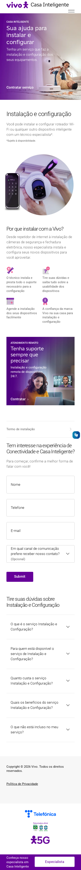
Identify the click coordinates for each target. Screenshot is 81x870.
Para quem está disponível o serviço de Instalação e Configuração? (32, 654)
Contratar (18, 399)
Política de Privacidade (22, 784)
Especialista (54, 862)
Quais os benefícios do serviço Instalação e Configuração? (34, 705)
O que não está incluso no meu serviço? (34, 729)
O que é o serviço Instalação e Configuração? (34, 626)
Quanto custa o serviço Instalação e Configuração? (32, 680)
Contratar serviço (20, 87)
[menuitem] (39, 429)
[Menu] (71, 13)
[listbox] (36, 554)
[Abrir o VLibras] (76, 435)
